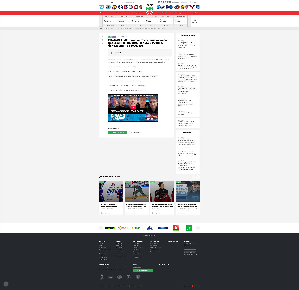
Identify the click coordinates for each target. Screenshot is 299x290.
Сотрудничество (103, 257)
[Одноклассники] (102, 40)
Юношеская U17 (120, 249)
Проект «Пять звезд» (155, 249)
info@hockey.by (137, 266)
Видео (112, 28)
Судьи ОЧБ (186, 246)
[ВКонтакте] (102, 37)
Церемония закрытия (138, 253)
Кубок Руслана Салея (138, 247)
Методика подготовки (155, 247)
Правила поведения (104, 259)
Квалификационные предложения (138, 256)
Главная (101, 28)
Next (189, 21)
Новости (107, 28)
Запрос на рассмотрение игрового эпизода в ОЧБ (190, 251)
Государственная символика (103, 254)
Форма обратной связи (143, 270)
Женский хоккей (120, 253)
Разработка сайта (187, 285)
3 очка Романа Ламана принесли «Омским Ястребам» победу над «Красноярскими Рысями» (162, 206)
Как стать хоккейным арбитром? (189, 244)
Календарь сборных (121, 255)
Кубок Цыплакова (137, 249)
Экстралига (136, 243)
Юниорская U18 (120, 247)
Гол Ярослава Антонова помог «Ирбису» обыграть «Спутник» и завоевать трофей (136, 206)
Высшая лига (136, 245)
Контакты (101, 251)
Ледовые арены (103, 247)
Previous (101, 21)
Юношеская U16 (120, 251)
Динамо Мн (116, 128)
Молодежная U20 (120, 245)
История (101, 243)
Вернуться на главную (118, 132)
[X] (102, 43)
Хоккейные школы (154, 243)
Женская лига (136, 251)
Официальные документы (105, 249)
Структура (101, 245)
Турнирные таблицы (155, 251)
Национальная (119, 243)
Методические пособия (190, 248)
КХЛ (110, 36)
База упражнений (154, 245)
